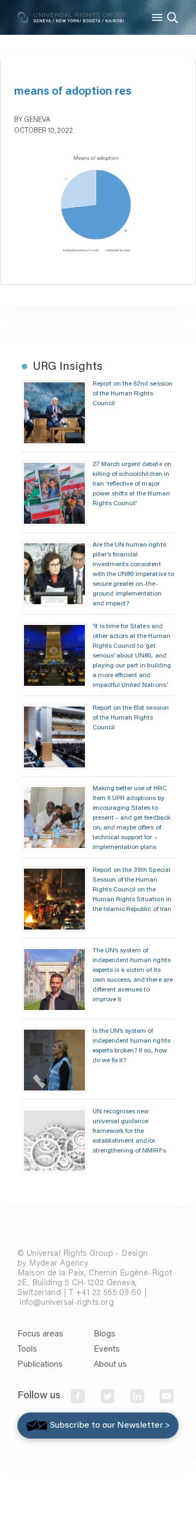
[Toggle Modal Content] (173, 17)
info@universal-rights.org (67, 1303)
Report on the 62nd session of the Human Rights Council (133, 394)
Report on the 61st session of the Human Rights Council (131, 718)
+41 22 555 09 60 (109, 1293)
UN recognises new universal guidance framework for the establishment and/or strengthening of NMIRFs (129, 1131)
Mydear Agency (58, 1264)
